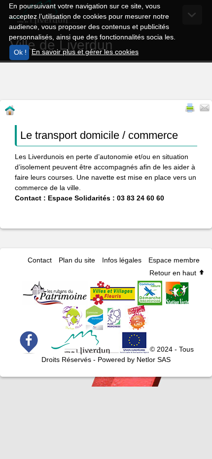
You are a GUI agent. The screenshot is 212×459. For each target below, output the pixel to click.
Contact (40, 260)
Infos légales (121, 260)
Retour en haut (173, 273)
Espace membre (174, 260)
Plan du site (77, 260)
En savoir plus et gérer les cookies (85, 52)
